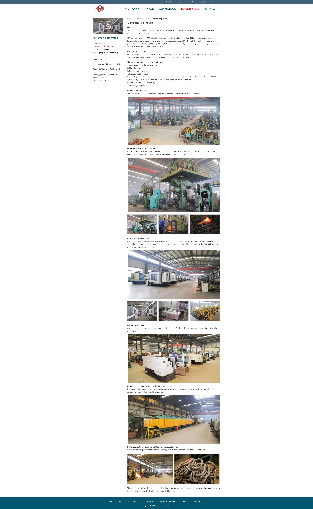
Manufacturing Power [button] (189, 9)
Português (185, 2)
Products (132, 502)
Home (126, 9)
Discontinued (199, 502)
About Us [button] (136, 9)
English (168, 2)
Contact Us (210, 9)
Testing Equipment (102, 49)
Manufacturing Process (104, 46)
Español (176, 2)
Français (195, 2)
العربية (203, 2)
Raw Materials (100, 43)
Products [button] (150, 9)
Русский (211, 2)
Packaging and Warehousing (106, 52)
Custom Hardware (167, 9)
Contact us (99, 59)
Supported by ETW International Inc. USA (156, 506)
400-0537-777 (101, 78)
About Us (120, 502)
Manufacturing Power (141, 19)
